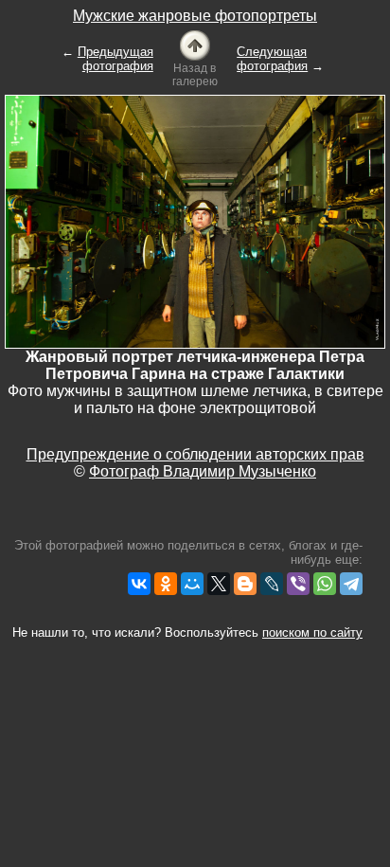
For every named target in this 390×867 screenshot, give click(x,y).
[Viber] (298, 583)
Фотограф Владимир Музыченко (202, 471)
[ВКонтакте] (139, 583)
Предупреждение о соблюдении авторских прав (195, 454)
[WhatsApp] (324, 583)
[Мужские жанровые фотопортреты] (195, 44)
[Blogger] (245, 583)
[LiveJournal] (271, 583)
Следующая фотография (272, 59)
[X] (218, 583)
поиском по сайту (312, 632)
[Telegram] (351, 583)
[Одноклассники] (165, 583)
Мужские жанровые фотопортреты (195, 16)
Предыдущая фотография (115, 59)
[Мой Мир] (192, 583)
